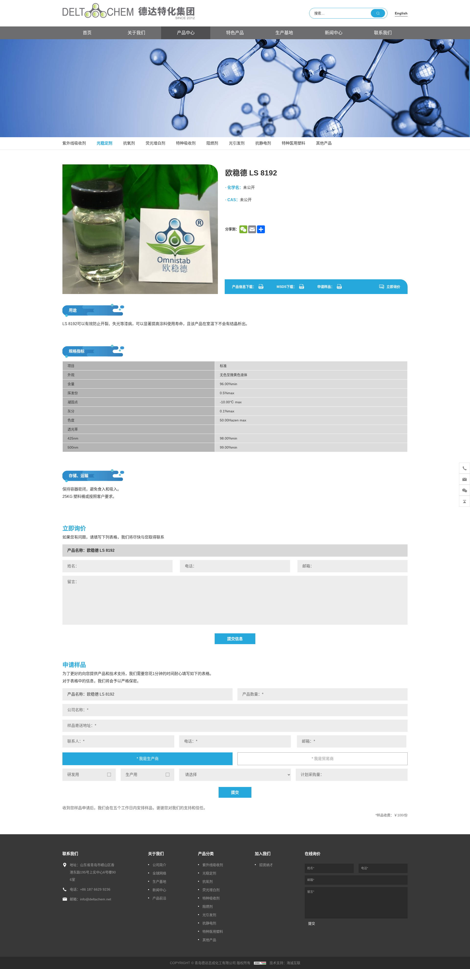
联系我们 (383, 32)
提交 (235, 792)
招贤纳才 (266, 865)
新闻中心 (333, 32)
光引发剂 (237, 143)
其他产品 (324, 143)
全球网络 (159, 873)
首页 (87, 32)
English (401, 13)
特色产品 (235, 32)
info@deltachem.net (95, 899)
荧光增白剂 (155, 143)
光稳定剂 (104, 143)
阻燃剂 (212, 143)
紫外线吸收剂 (74, 143)
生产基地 (284, 32)
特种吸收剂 (186, 143)
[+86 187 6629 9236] (464, 468)
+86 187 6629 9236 (95, 889)
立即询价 (393, 287)
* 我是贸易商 (323, 759)
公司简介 (159, 865)
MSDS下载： (287, 287)
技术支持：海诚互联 (285, 963)
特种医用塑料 (293, 143)
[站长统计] (260, 963)
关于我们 (136, 32)
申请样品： (325, 287)
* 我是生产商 (148, 759)
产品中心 (186, 32)
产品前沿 (159, 898)
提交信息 (235, 639)
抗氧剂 (129, 143)
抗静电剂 (263, 143)
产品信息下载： (244, 287)
